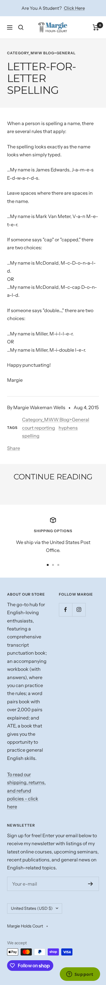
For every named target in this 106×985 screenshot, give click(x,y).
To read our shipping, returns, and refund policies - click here (26, 790)
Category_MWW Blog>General (41, 53)
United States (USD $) (32, 908)
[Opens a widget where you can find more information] (79, 974)
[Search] (21, 27)
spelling (30, 436)
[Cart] (96, 27)
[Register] (90, 884)
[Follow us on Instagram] (78, 609)
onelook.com (30, 492)
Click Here (74, 8)
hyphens (68, 428)
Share (13, 448)
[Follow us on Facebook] (65, 609)
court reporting (38, 428)
